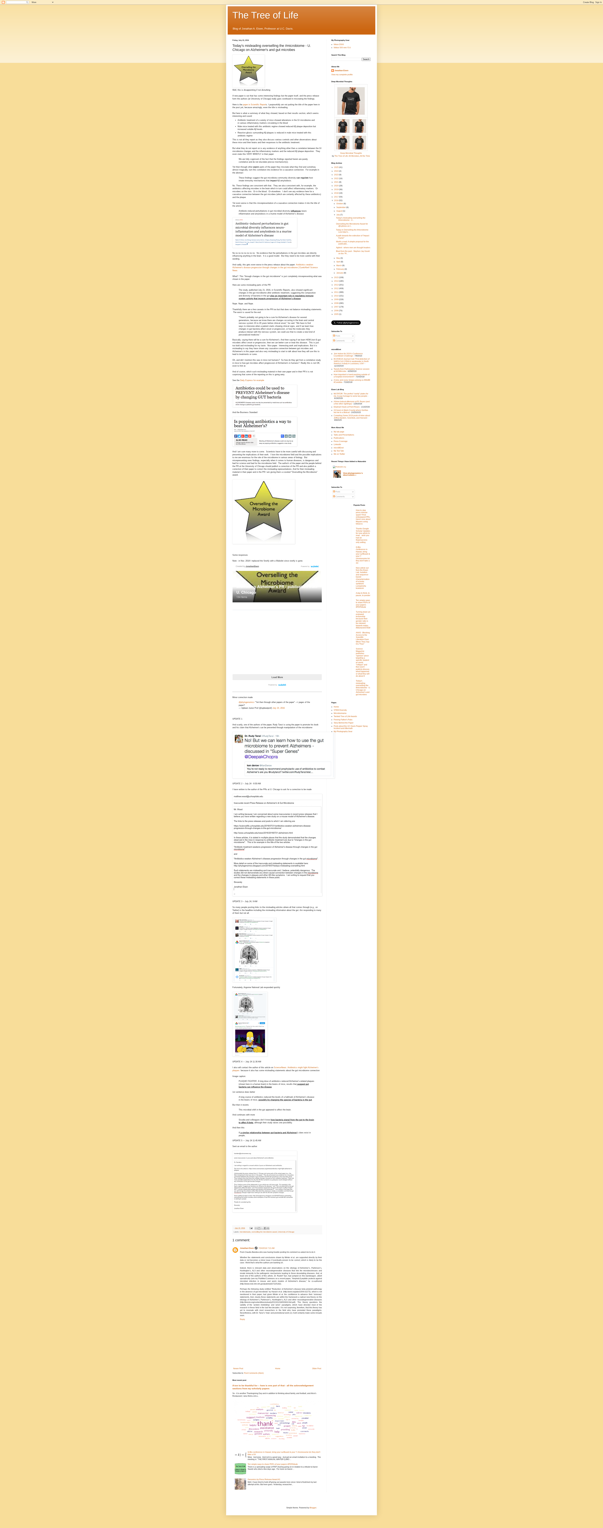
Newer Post (238, 1368)
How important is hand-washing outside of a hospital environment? (351, 375)
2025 (336, 167)
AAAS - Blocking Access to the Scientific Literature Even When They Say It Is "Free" (363, 638)
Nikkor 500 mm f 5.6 (342, 48)
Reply (242, 1319)
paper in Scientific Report (254, 104)
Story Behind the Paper (343, 723)
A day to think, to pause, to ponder (363, 594)
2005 (336, 314)
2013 (336, 285)
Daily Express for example (252, 380)
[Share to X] (262, 1228)
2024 (336, 171)
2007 (336, 307)
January (340, 273)
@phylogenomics (246, 702)
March (339, 265)
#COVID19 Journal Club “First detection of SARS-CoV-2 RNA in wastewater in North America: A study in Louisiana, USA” (351, 361)
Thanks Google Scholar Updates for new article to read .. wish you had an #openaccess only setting (363, 535)
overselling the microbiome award (264, 1232)
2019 (336, 189)
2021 (336, 182)
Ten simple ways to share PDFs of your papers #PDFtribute (273, 1464)
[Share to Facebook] (265, 1228)
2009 (336, 299)
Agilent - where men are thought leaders (353, 247)
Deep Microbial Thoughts (351, 153)
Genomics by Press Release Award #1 (264, 1479)
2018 (336, 193)
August (339, 211)
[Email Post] (251, 1228)
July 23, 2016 (278, 708)
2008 (336, 303)
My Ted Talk (339, 451)
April (338, 262)
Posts (337, 336)
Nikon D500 (339, 44)
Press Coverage (341, 441)
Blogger (313, 1508)
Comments (340, 341)
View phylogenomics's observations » (353, 474)
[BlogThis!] (259, 1228)
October (340, 204)
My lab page (339, 432)
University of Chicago (286, 1232)
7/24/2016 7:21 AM (266, 1248)
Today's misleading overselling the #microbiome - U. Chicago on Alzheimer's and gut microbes (363, 688)
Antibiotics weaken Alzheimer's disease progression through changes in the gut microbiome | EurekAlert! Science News (275, 267)
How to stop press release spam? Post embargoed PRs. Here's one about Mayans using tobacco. (363, 517)
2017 (336, 197)
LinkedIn (337, 444)
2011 (336, 292)
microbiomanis (245, 1232)
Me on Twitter (339, 454)
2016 (336, 200)
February (340, 269)
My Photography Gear (343, 731)
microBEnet (339, 448)
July (338, 215)
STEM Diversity (340, 710)
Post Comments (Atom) (254, 1373)
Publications (339, 438)
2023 (336, 175)
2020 (336, 186)
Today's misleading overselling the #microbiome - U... (350, 219)
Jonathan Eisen (247, 1248)
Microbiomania (340, 713)
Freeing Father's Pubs (343, 720)
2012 (336, 288)
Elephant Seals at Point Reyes (347, 407)
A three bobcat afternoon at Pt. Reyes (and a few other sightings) (352, 402)
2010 (336, 296)
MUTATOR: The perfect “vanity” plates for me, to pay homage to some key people (351, 395)
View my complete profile (342, 75)
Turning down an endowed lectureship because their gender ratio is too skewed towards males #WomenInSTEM (363, 620)
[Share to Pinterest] (268, 1228)
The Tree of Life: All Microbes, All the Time (352, 156)
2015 (336, 277)
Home (277, 1368)
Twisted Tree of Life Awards (345, 716)
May (338, 258)
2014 (336, 281)
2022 (336, 178)
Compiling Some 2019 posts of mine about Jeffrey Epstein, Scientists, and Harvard (352, 416)
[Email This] (256, 1228)
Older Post (316, 1368)
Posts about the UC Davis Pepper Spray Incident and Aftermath (351, 727)
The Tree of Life (265, 15)
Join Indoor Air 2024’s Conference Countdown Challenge (348, 355)
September (341, 207)
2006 (336, 310)
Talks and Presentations (344, 435)
